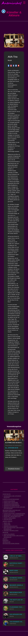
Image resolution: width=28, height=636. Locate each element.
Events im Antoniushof (11, 499)
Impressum (6, 542)
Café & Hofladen (10, 518)
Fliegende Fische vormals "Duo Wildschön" (17, 607)
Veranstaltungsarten (12, 505)
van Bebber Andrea (17, 621)
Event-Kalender (9, 501)
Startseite (7, 494)
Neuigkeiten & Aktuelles (11, 510)
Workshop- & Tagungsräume (14, 515)
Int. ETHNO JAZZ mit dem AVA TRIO (14, 442)
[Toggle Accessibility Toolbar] (3, 11)
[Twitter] (16, 65)
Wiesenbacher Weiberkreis (17, 592)
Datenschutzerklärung (11, 543)
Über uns (7, 523)
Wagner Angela (16, 585)
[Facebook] (8, 65)
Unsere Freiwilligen (11, 530)
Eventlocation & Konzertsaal (14, 513)
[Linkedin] (13, 65)
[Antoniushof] (12, 3)
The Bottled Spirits (17, 599)
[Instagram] (11, 65)
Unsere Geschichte (11, 526)
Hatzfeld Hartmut (17, 563)
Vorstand (7, 524)
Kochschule (8, 519)
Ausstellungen (9, 534)
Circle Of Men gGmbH (17, 556)
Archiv (5, 538)
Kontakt (6, 540)
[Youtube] (18, 65)
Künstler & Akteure (11, 502)
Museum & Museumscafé (12, 516)
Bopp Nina (14, 570)
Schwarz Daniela (17, 578)
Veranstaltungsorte (11, 504)
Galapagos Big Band (17, 614)
